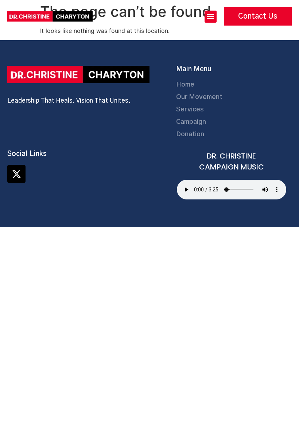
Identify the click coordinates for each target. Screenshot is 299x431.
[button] (211, 17)
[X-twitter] (16, 174)
